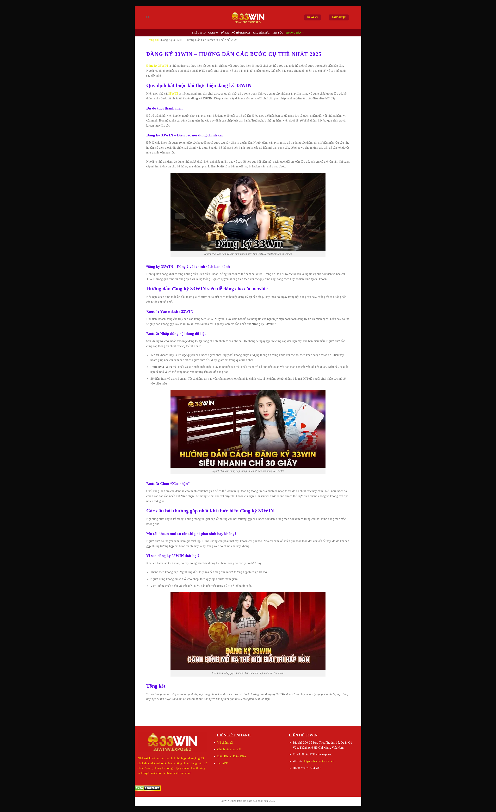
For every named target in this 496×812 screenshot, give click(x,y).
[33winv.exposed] (248, 17)
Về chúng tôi (225, 742)
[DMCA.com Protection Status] (148, 788)
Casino (213, 32)
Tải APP (222, 763)
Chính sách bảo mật (229, 749)
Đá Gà (225, 32)
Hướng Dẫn (293, 32)
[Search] (147, 17)
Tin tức (277, 32)
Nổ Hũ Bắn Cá (241, 32)
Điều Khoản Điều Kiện (231, 756)
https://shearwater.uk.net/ (319, 761)
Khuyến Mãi (261, 32)
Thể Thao (199, 32)
